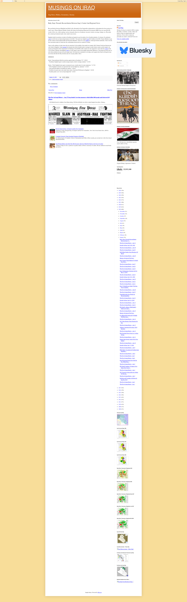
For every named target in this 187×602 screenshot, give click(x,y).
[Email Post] (60, 77)
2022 (120, 200)
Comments (121, 66)
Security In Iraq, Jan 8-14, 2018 (127, 300)
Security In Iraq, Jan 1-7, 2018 (127, 345)
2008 (120, 409)
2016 (120, 390)
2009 (120, 406)
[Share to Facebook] (67, 77)
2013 (120, 397)
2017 (120, 387)
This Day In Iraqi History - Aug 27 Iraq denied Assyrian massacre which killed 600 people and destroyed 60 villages (78, 98)
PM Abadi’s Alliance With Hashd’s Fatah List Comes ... (128, 307)
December (122, 211)
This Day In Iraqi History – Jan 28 (128, 256)
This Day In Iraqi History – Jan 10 (128, 343)
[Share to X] (65, 77)
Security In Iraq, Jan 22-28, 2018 (127, 245)
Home (80, 90)
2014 (120, 395)
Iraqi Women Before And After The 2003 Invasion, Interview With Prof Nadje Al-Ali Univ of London (79, 144)
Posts (120, 63)
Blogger (100, 592)
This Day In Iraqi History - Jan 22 (127, 281)
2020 (120, 204)
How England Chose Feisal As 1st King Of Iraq (129, 334)
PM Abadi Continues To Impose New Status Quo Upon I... (128, 367)
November (122, 213)
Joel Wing (120, 28)
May (121, 228)
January (122, 237)
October (122, 216)
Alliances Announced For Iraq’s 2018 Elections (128, 328)
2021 (120, 202)
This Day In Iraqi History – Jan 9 (127, 347)
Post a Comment (54, 86)
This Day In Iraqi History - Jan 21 (127, 284)
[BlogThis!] (64, 77)
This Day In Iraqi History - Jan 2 (127, 382)
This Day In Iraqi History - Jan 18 (127, 298)
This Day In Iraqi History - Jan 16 (127, 305)
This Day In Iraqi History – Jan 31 (128, 243)
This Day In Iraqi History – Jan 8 (127, 353)
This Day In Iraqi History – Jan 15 (128, 311)
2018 (120, 209)
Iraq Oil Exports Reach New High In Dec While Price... (128, 361)
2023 (120, 197)
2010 (120, 404)
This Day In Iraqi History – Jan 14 (128, 319)
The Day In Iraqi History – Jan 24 (127, 274)
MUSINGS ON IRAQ (71, 7)
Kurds (61, 79)
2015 (120, 392)
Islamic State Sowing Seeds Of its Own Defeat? (129, 340)
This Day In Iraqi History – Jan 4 (127, 370)
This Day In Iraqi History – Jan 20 (128, 289)
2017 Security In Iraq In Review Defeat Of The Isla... (129, 373)
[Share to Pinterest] (68, 77)
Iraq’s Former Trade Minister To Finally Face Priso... (129, 261)
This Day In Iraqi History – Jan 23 (128, 279)
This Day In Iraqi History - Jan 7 (127, 356)
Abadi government (56, 79)
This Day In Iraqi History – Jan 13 (128, 325)
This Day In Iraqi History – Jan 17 (128, 302)
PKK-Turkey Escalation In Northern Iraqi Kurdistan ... (129, 350)
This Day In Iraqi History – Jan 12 (128, 331)
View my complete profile (123, 39)
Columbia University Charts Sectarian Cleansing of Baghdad (70, 136)
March (121, 232)
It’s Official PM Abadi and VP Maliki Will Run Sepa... (128, 316)
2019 (120, 207)
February (122, 235)
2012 (120, 399)
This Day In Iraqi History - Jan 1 (127, 384)
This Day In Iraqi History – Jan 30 (128, 247)
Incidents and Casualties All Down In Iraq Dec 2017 (128, 379)
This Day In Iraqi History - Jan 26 (127, 266)
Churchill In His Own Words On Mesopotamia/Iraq (127, 295)
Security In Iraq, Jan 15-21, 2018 (127, 277)
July (121, 223)
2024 (120, 195)
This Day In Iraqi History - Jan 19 (127, 292)
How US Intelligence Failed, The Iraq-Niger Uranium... (128, 286)
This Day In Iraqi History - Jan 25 (127, 268)
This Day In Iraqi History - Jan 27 (127, 264)
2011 (120, 402)
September (122, 218)
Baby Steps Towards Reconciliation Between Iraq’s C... (128, 240)
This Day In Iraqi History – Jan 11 (128, 337)
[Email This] (63, 77)
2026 (120, 190)
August (122, 220)
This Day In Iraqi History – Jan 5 (127, 364)
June (121, 225)
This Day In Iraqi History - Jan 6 (127, 358)
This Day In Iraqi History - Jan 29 (127, 250)
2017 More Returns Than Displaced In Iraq (129, 322)
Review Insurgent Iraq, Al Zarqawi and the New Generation (70, 128)
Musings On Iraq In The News (127, 258)
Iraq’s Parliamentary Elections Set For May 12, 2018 (128, 271)
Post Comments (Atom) (59, 92)
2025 (120, 193)
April (121, 230)
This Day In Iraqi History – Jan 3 (127, 376)
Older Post (109, 90)
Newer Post (51, 90)
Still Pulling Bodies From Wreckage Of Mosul (129, 252)
